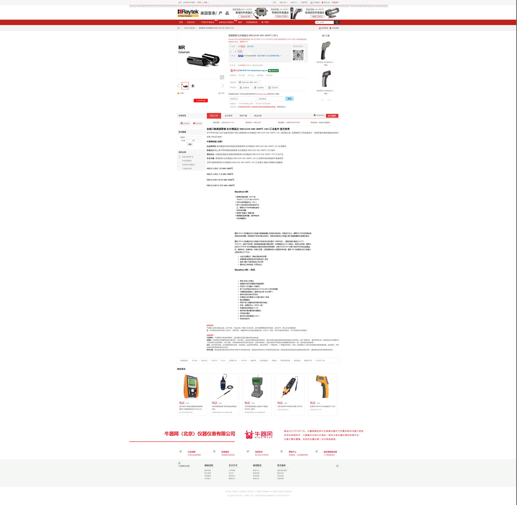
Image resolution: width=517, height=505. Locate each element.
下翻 (329, 100)
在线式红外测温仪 (226, 22)
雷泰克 (274, 360)
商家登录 (304, 2)
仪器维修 (280, 478)
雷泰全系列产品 (187, 157)
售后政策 (280, 476)
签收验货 (256, 476)
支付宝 (231, 473)
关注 (222, 93)
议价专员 (250, 46)
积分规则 (208, 473)
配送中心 (256, 470)
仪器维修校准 (251, 22)
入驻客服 (316, 2)
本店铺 (242, 65)
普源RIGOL (308, 360)
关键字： (183, 137)
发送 (289, 99)
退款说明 (280, 473)
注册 (205, 2)
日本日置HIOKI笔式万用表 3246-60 (289, 406)
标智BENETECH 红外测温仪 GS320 (322, 406)
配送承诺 (256, 473)
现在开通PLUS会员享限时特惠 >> (269, 56)
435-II (223, 360)
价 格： (184, 140)
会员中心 (293, 2)
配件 (240, 22)
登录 (199, 2)
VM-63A (214, 360)
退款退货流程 (282, 470)
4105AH (244, 360)
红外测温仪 (264, 360)
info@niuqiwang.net (261, 94)
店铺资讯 (281, 491)
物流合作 (256, 478)
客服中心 (236, 491)
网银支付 (232, 478)
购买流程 (208, 470)
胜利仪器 (297, 360)
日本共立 (204, 360)
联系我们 (282, 107)
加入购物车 (332, 116)
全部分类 (190, 22)
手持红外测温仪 (207, 22)
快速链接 (182, 116)
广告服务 (258, 491)
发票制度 (208, 476)
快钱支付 (232, 476)
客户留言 (265, 22)
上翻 (322, 100)
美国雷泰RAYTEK (227, 122)
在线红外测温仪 (189, 28)
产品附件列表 (187, 169)
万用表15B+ (233, 360)
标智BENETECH (316, 410)
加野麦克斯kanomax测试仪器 (222, 412)
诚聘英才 (243, 491)
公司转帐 (232, 470)
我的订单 (283, 2)
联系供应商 (320, 115)
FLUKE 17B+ (320, 360)
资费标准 (266, 491)
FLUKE (194, 360)
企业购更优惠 (201, 101)
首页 (274, 2)
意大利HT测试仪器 (186, 412)
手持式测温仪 (187, 161)
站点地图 (273, 491)
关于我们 (228, 491)
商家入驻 (327, 2)
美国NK (253, 360)
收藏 (182, 93)
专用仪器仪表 (285, 360)
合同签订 (208, 478)
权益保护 (335, 2)
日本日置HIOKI (283, 410)
